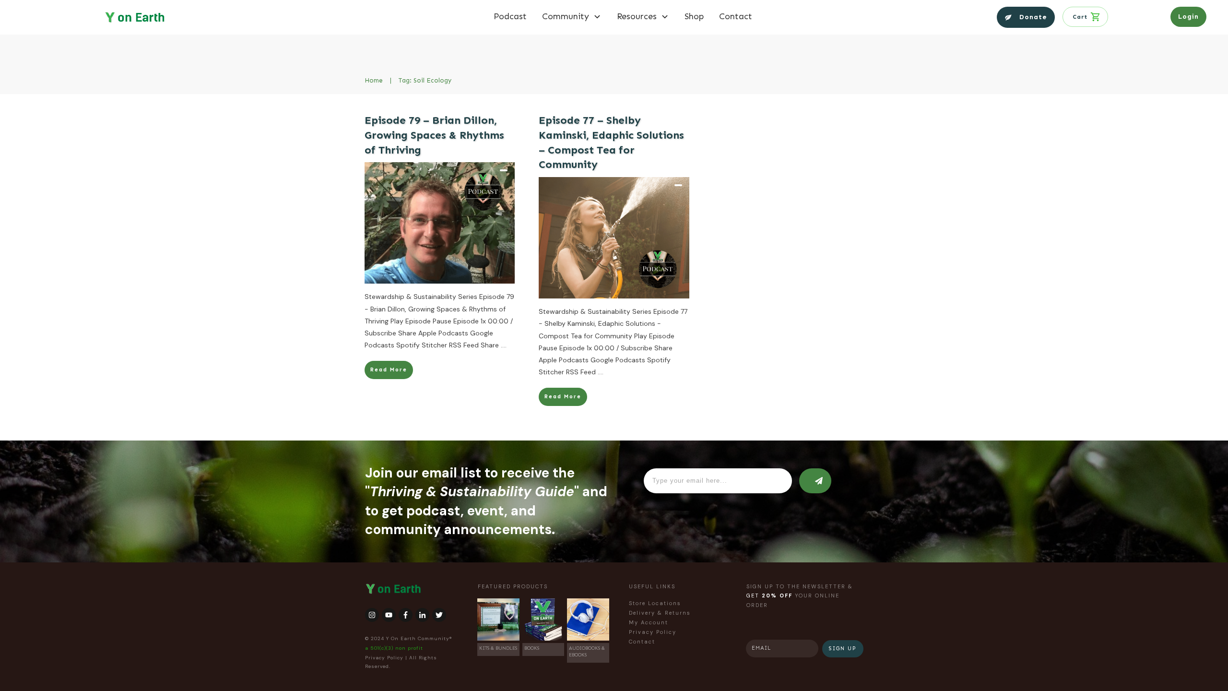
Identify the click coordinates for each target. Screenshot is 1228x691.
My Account (648, 622)
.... (504, 345)
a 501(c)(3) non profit (394, 648)
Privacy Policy (384, 658)
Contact (642, 641)
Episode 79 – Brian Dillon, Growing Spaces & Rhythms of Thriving (434, 135)
